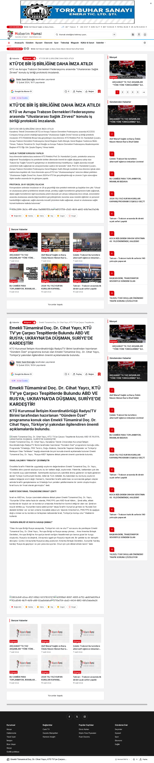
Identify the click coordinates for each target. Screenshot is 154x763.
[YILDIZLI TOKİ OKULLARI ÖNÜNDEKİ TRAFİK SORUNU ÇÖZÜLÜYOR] (127, 294)
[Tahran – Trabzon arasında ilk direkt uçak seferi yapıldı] (87, 278)
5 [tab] (137, 92)
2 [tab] (122, 92)
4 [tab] (132, 92)
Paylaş (145, 759)
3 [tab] (127, 92)
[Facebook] (69, 717)
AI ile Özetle (22, 98)
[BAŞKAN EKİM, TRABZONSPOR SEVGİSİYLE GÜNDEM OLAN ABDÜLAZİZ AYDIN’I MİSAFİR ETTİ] (127, 274)
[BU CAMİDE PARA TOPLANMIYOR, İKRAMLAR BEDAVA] (24, 278)
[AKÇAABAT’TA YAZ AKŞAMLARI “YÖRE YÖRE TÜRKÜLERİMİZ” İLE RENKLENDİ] (24, 247)
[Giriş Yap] (139, 34)
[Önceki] (24, 48)
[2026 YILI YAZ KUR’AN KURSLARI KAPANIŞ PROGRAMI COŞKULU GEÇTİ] (55, 278)
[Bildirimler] (145, 34)
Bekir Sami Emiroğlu (25, 79)
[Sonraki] (27, 48)
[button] (133, 34)
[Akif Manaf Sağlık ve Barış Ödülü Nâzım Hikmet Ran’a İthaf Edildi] (55, 247)
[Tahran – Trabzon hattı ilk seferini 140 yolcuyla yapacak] (127, 254)
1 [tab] (117, 92)
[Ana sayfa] (9, 43)
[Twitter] (77, 717)
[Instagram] (85, 717)
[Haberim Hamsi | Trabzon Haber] (24, 35)
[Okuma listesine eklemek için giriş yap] (99, 91)
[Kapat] (151, 3)
